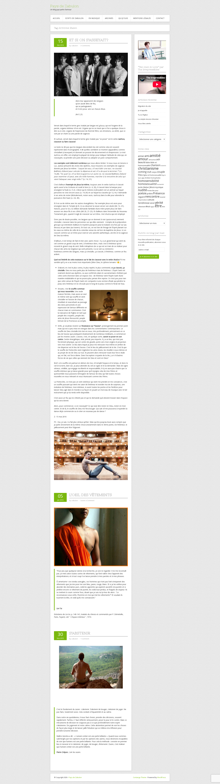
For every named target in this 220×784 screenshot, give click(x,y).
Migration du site (144, 106)
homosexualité (147, 184)
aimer (141, 156)
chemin (163, 165)
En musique (94, 18)
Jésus (152, 187)
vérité (159, 202)
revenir (162, 197)
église (152, 207)
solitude (150, 199)
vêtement (141, 206)
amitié (155, 155)
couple (161, 171)
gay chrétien (146, 178)
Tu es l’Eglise (143, 115)
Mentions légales (142, 18)
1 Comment (84, 639)
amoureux (152, 160)
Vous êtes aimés (144, 123)
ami (147, 156)
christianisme (148, 168)
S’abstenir (79, 633)
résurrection (142, 200)
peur (156, 190)
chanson (155, 165)
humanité (160, 184)
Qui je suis (123, 18)
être (158, 205)
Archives (109, 18)
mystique (159, 187)
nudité (142, 190)
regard (141, 196)
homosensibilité (148, 181)
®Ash (148, 206)
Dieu (140, 174)
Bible (148, 162)
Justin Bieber (143, 187)
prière (150, 193)
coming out (144, 171)
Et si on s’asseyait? (88, 40)
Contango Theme (139, 777)
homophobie (155, 178)
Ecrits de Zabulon (74, 18)
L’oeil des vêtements (90, 495)
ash (158, 159)
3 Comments (85, 45)
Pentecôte (151, 190)
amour (143, 159)
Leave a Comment (87, 500)
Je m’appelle (142, 110)
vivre (152, 203)
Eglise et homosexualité (152, 175)
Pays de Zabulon (64, 6)
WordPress (161, 777)
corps (154, 172)
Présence (159, 193)
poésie (142, 193)
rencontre (152, 196)
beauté (141, 162)
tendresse (143, 202)
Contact (160, 18)
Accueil (56, 18)
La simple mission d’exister (148, 119)
